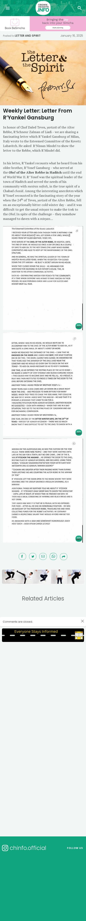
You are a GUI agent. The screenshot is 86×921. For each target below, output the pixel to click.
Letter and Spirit (28, 36)
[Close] (82, 621)
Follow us (75, 848)
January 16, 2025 (71, 36)
